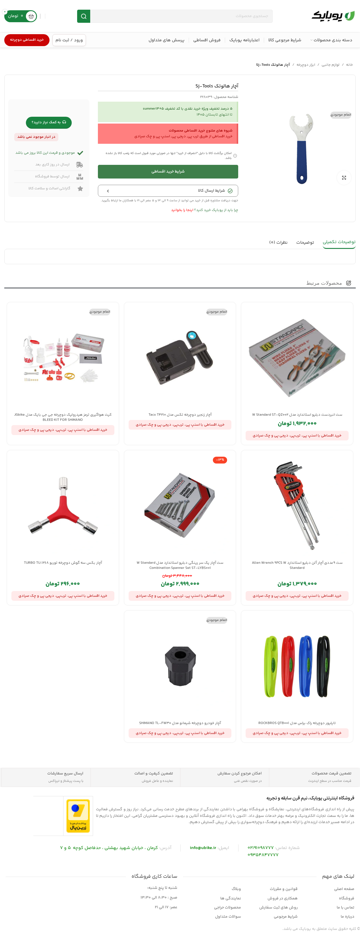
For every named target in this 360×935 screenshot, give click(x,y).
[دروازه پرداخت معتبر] (78, 816)
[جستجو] (83, 16)
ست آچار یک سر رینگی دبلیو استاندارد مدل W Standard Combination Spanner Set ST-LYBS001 (180, 565)
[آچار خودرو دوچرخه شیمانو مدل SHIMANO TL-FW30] (180, 666)
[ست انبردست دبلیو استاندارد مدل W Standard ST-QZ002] (297, 358)
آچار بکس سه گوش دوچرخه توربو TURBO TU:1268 (63, 563)
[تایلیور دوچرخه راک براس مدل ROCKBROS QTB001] (297, 666)
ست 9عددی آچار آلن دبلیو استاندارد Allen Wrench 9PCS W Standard (297, 565)
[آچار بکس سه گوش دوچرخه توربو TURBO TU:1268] (62, 506)
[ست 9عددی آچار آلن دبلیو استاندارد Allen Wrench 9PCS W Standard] (297, 506)
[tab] (339, 243)
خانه (349, 65)
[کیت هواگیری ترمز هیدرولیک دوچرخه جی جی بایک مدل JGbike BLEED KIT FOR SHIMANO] (62, 358)
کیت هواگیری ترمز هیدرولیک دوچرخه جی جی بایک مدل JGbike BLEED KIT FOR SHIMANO (63, 417)
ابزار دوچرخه (306, 65)
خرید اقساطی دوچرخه (27, 40)
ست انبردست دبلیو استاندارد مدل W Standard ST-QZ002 (297, 415)
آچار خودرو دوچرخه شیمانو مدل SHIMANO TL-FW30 (180, 723)
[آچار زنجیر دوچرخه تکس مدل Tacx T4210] (180, 358)
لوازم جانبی (331, 65)
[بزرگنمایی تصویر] (344, 178)
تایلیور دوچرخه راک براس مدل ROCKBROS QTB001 (297, 723)
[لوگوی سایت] (333, 16)
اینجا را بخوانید (182, 210)
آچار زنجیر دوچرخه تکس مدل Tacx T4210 (180, 415)
